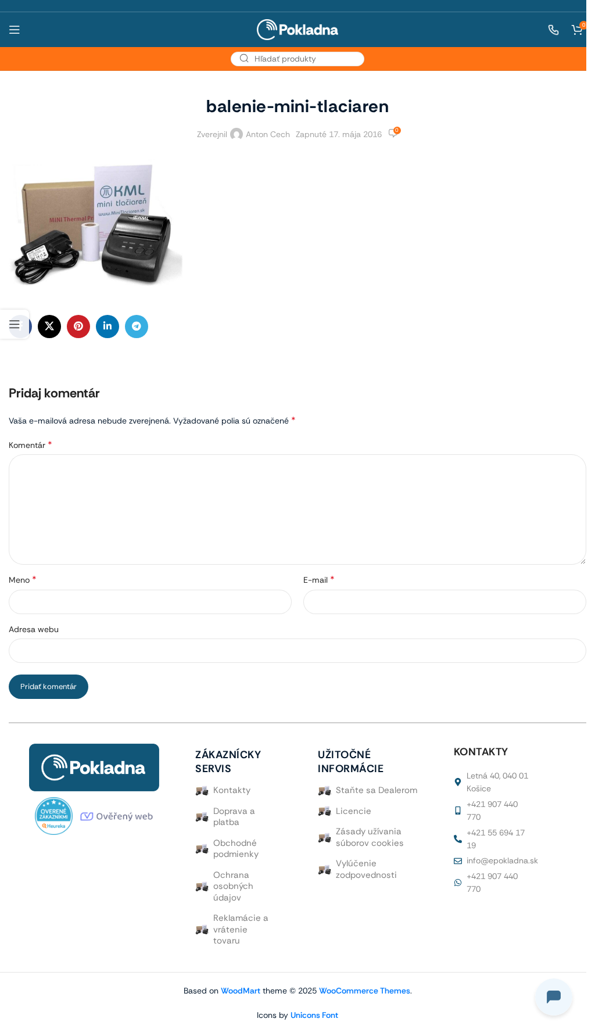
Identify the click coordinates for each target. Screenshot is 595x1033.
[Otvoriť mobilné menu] (14, 29)
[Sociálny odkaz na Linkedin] (107, 326)
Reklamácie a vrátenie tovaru (240, 929)
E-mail (319, 579)
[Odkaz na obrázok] (94, 767)
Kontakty (231, 790)
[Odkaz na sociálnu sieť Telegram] (136, 326)
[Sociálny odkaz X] (49, 326)
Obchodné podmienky (236, 848)
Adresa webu (34, 629)
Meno (23, 579)
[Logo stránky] (297, 28)
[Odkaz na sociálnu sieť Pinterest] (78, 326)
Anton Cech (268, 134)
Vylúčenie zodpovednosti (366, 869)
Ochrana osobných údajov (233, 886)
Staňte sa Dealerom (376, 790)
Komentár (30, 445)
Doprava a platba (234, 816)
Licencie (353, 811)
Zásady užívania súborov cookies (370, 837)
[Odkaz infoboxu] (547, 30)
